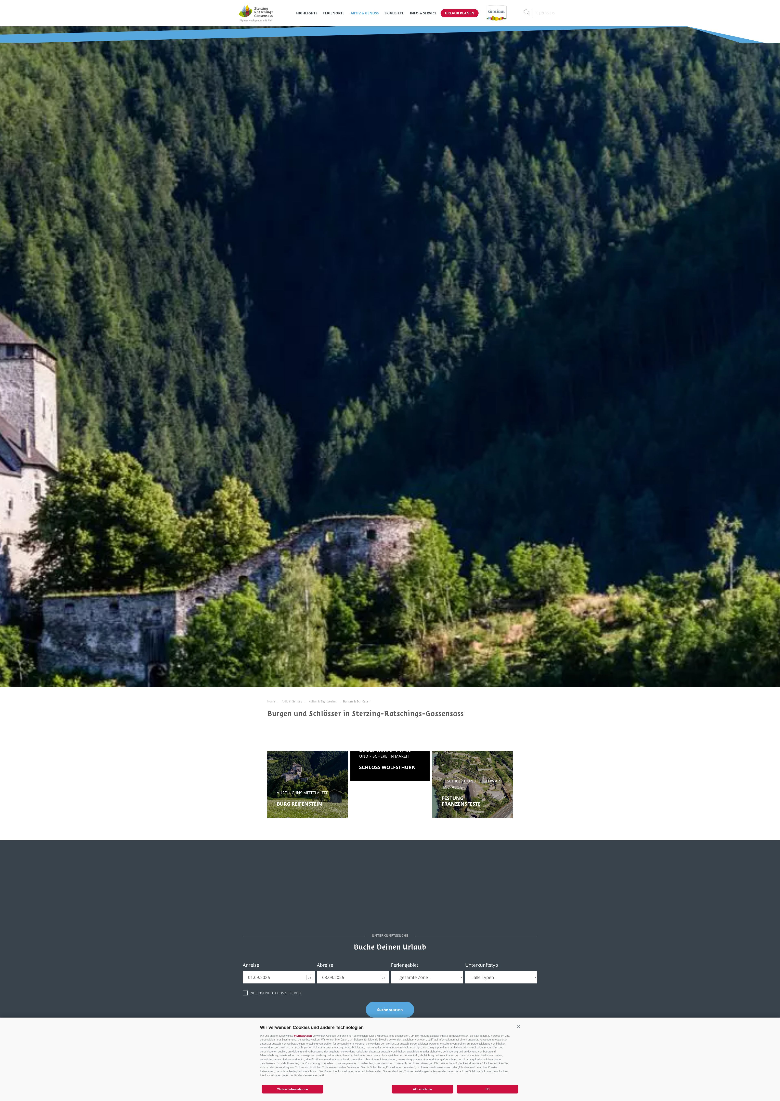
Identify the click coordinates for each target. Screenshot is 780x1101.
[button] (518, 1026)
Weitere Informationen (292, 1089)
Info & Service (423, 13)
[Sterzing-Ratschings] (256, 13)
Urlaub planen (459, 13)
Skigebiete (394, 13)
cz (547, 13)
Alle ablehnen (422, 1089)
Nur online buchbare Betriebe (276, 993)
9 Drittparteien (303, 1035)
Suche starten (390, 1009)
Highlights (306, 13)
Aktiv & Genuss (365, 13)
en (542, 13)
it (536, 13)
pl (553, 13)
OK (487, 1089)
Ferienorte (333, 13)
